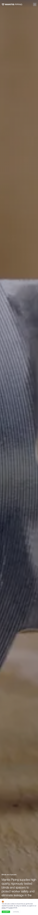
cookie (10, 908)
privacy (4, 908)
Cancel (16, 912)
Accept (6, 912)
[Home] (12, 4)
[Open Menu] (34, 4)
